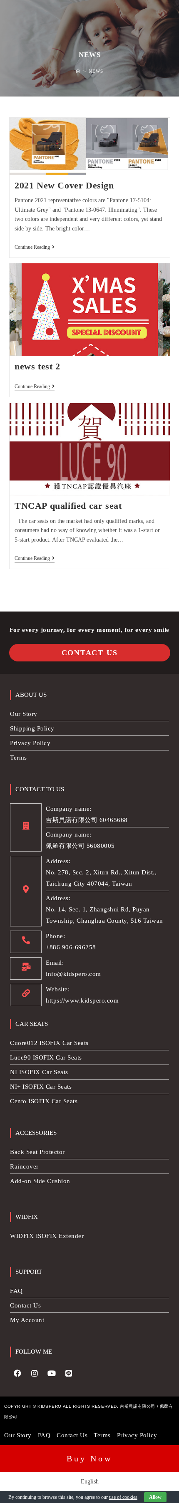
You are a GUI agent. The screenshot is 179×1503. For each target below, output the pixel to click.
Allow (155, 1497)
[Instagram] (34, 1373)
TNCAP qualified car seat (68, 505)
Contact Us (90, 653)
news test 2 (37, 366)
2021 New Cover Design (64, 185)
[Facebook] (17, 1373)
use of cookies (123, 1497)
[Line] (68, 1373)
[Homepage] (78, 71)
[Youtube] (51, 1373)
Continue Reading (35, 247)
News (96, 71)
